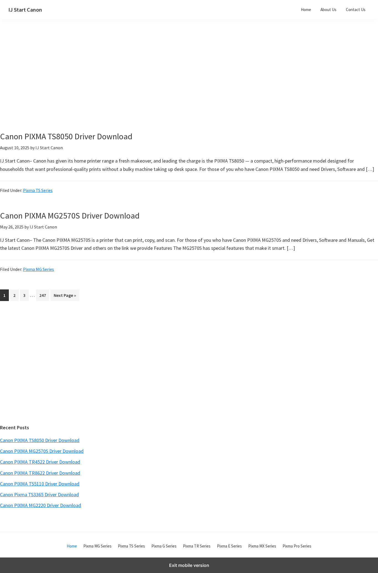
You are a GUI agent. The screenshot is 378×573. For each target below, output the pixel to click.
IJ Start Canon (25, 9)
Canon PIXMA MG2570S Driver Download (69, 215)
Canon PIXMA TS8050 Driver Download (66, 136)
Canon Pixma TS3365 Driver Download (39, 494)
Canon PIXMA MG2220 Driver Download (40, 505)
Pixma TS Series (38, 190)
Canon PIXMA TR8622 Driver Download (40, 473)
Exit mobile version (189, 565)
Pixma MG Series (38, 269)
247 (43, 295)
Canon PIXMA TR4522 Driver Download (40, 462)
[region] (137, 82)
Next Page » (64, 296)
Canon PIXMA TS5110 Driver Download (39, 484)
